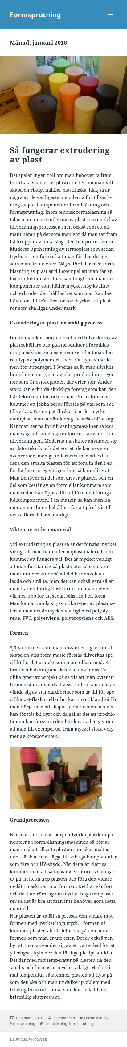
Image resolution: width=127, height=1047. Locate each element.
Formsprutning (35, 14)
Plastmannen (63, 1018)
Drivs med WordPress (28, 1039)
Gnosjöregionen (47, 382)
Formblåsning (96, 1018)
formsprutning (81, 1023)
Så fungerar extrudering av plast (60, 155)
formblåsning (55, 1023)
